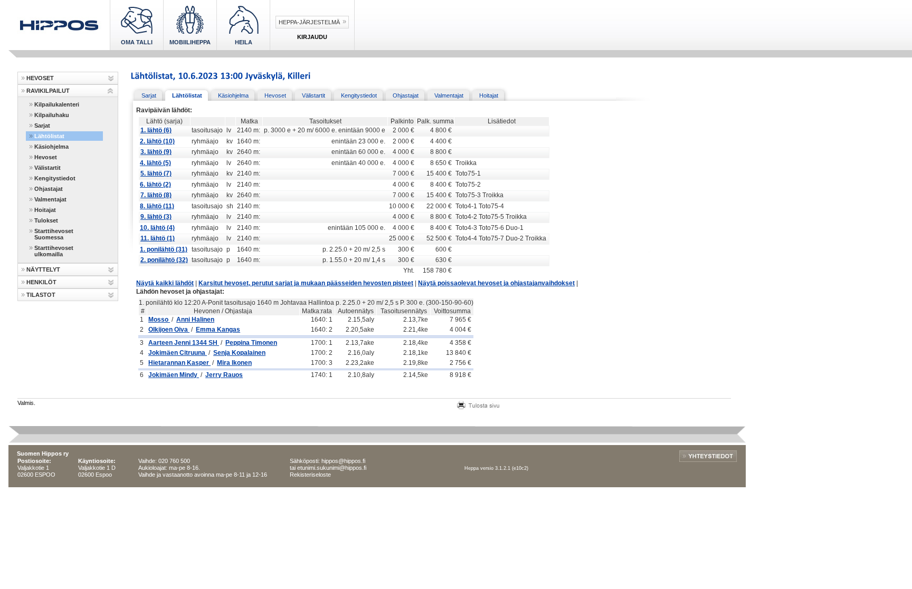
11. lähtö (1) (157, 238)
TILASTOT (40, 295)
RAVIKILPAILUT (48, 91)
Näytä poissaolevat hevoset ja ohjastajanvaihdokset (496, 283)
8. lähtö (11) (157, 206)
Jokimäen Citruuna (177, 352)
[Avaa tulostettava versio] (478, 404)
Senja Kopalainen (239, 352)
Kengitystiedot (54, 178)
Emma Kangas (218, 329)
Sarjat (42, 125)
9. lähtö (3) (156, 216)
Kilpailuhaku (51, 115)
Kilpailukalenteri (56, 104)
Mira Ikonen (234, 362)
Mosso (159, 319)
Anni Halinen (195, 319)
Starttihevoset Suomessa (53, 234)
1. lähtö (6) (156, 130)
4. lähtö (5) (155, 163)
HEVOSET (40, 78)
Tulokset (46, 220)
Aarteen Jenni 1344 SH (183, 342)
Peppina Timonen (251, 342)
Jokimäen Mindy (173, 375)
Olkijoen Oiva (168, 329)
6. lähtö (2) (155, 184)
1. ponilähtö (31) (163, 249)
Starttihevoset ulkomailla (53, 251)
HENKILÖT (41, 282)
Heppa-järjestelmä (309, 22)
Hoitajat (45, 210)
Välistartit (47, 168)
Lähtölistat (49, 136)
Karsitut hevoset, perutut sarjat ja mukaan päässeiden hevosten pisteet (305, 283)
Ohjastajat (48, 189)
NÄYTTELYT (43, 269)
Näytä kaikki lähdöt (165, 283)
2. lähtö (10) (157, 141)
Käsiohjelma (51, 146)
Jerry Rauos (224, 375)
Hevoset (45, 157)
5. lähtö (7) (156, 173)
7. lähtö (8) (156, 195)
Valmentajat (50, 199)
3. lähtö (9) (156, 152)
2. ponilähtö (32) (164, 260)
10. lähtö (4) (157, 227)
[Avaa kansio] (110, 78)
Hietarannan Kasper (179, 362)
